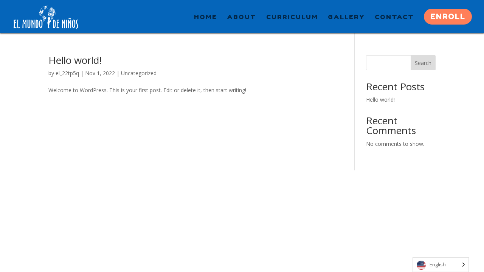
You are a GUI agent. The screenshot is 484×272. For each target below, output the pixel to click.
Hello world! (75, 60)
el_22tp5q (67, 73)
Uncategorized (139, 73)
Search (423, 62)
